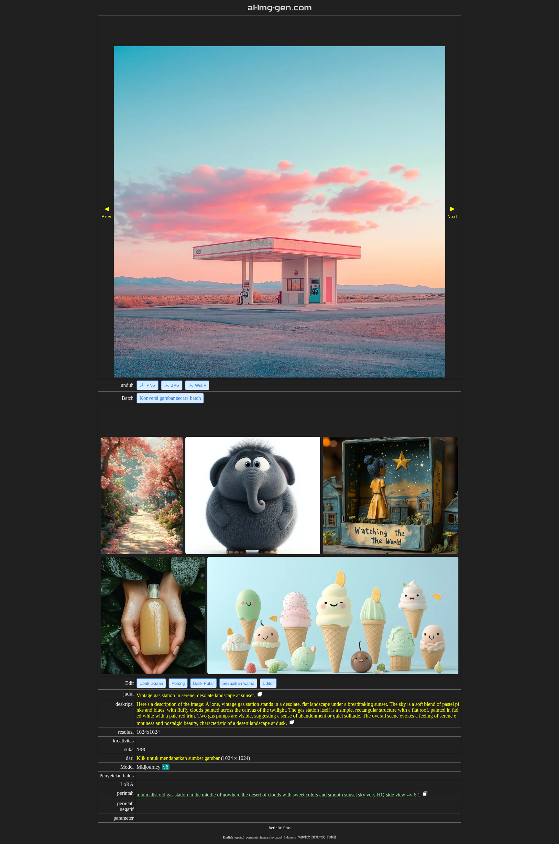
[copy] (260, 694)
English (228, 837)
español (239, 837)
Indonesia (290, 837)
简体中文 (304, 837)
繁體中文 (318, 837)
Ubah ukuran (151, 683)
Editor (268, 683)
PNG (151, 385)
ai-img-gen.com (279, 8)
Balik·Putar (203, 683)
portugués (252, 837)
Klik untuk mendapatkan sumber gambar (178, 758)
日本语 (331, 837)
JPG (175, 385)
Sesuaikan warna (238, 683)
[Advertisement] (261, 31)
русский (276, 837)
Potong (178, 683)
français (265, 837)
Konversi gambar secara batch (170, 398)
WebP (200, 385)
